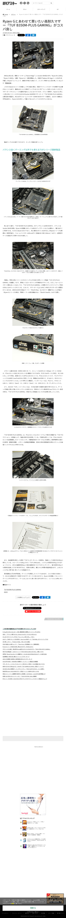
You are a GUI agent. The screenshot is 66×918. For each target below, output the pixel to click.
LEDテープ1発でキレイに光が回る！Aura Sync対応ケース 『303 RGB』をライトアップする (25, 639)
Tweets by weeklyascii (38, 746)
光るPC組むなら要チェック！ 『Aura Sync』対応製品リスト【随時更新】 (21, 644)
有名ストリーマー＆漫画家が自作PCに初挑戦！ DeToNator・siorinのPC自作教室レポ (24, 673)
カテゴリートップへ (54, 619)
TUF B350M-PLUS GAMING (12, 590)
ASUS (6, 592)
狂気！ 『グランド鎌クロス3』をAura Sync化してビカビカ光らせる (20, 634)
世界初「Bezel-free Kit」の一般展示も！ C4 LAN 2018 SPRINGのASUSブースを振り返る (25, 654)
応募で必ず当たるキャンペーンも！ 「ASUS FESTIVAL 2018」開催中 (20, 676)
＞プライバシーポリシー (33, 912)
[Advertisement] (33, 697)
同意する (33, 908)
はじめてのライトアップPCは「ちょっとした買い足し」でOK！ (19, 636)
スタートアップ (25, 9)
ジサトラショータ (10, 35)
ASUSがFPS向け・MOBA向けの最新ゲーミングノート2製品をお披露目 (20, 661)
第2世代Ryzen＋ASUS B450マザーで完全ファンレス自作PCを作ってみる (21, 671)
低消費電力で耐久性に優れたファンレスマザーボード (16, 656)
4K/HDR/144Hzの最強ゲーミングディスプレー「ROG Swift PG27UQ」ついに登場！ (24, 669)
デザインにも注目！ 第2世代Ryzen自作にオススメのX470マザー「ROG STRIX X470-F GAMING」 (27, 649)
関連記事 (8, 83)
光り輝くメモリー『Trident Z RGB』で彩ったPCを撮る (16, 641)
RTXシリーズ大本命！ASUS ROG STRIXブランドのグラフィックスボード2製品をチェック (25, 678)
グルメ (8, 9)
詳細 (13, 903)
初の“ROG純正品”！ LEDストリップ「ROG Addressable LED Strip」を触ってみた (23, 651)
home (6, 14)
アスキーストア (58, 9)
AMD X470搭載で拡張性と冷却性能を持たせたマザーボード (17, 659)
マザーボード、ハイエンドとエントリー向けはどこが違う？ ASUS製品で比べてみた (24, 664)
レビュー (13, 14)
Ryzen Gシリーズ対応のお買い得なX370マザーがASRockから (18, 646)
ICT (41, 9)
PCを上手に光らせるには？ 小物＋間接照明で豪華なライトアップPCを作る (21, 632)
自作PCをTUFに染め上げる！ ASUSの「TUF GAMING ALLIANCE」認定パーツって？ (23, 666)
